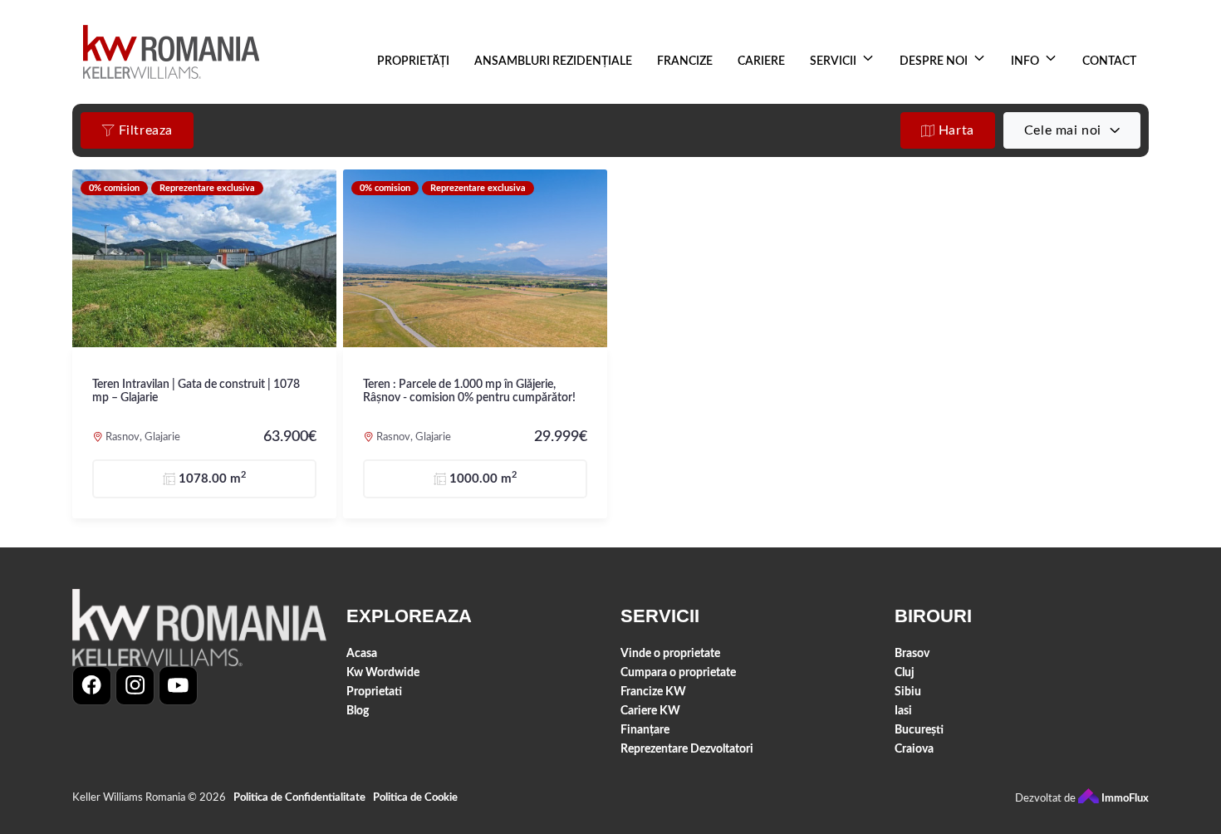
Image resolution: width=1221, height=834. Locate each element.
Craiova (914, 749)
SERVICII (833, 61)
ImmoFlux (1124, 798)
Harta (954, 130)
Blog (357, 710)
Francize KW (653, 691)
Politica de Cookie (415, 797)
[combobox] (1071, 130)
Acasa (361, 653)
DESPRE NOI (934, 61)
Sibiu (908, 691)
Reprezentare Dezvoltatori (686, 749)
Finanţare (644, 730)
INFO (1025, 61)
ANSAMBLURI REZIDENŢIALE (553, 61)
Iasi (903, 710)
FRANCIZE (685, 61)
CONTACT (1109, 61)
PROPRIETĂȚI (413, 61)
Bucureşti (919, 730)
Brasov (912, 653)
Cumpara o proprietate (678, 672)
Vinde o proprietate (670, 653)
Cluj (905, 672)
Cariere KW (650, 710)
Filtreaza (144, 130)
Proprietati (374, 691)
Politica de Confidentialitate (299, 797)
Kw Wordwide (382, 672)
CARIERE (761, 61)
